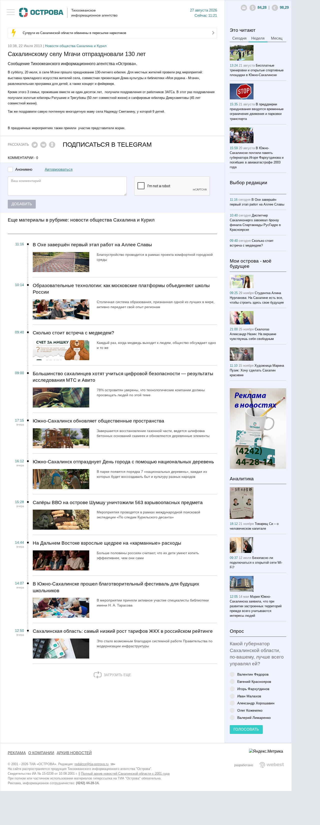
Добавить (22, 204)
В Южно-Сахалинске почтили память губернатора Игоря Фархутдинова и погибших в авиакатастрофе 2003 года (257, 157)
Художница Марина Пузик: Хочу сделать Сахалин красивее (257, 370)
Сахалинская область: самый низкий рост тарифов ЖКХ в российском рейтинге (123, 631)
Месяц (276, 38)
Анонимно (23, 169)
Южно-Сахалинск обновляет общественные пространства (98, 421)
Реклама (17, 753)
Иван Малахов (249, 696)
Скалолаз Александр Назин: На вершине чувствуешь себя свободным (253, 334)
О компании (41, 753)
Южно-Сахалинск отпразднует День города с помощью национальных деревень (123, 461)
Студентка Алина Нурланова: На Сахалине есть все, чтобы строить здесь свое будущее (257, 297)
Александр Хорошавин (255, 703)
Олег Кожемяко (249, 710)
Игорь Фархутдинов (253, 689)
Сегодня (239, 38)
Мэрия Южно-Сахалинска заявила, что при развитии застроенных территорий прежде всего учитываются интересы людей (256, 606)
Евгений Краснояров (254, 681)
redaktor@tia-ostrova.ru (91, 764)
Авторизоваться (58, 169)
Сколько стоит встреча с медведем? (73, 332)
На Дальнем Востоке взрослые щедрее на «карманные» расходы (107, 543)
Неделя (257, 38)
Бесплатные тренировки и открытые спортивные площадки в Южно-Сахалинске (257, 70)
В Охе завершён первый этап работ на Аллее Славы (92, 244)
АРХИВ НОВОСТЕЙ (74, 753)
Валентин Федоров (252, 674)
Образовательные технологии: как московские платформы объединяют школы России (121, 289)
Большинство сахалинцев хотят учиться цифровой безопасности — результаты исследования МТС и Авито (123, 377)
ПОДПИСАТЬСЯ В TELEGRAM (107, 144)
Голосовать (246, 729)
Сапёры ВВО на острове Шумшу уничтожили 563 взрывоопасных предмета (118, 502)
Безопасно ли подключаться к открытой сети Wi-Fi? (256, 562)
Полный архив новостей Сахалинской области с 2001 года (125, 773)
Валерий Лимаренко (254, 717)
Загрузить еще (117, 675)
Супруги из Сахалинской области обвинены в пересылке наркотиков (74, 33)
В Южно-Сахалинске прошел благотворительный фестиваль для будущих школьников (116, 587)
